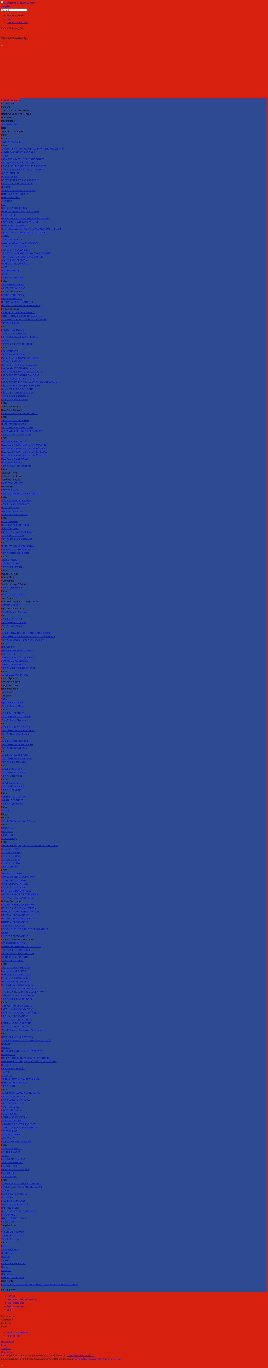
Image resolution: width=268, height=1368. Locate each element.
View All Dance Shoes (12, 706)
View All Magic (9, 1176)
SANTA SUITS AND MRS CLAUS (17, 427)
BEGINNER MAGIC (10, 1152)
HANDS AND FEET (10, 197)
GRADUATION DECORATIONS (16, 1019)
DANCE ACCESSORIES (12, 594)
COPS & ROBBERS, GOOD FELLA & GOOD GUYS (26, 1040)
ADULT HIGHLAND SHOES (14, 755)
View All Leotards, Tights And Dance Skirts (24, 640)
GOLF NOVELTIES (10, 1106)
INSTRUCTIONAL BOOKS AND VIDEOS (20, 305)
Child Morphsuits (10, 563)
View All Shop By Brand (13, 1263)
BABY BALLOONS (10, 350)
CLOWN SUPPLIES (10, 173)
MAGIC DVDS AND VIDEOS (15, 1169)
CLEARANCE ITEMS (11, 141)
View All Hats (8, 1085)
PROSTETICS (8, 1221)
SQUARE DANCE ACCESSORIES (17, 657)
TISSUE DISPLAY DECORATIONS (17, 953)
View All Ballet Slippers (13, 720)
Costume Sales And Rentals (22, 1299)
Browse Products (10, 100)
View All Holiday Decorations (16, 998)
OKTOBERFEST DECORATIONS (17, 984)
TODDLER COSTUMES (12, 535)
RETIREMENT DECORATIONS (16, 1023)
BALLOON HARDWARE (12, 330)
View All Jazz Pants (11, 626)
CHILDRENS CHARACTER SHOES (18, 730)
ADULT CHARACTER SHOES (15, 727)
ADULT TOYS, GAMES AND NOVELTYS (20, 1092)
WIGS (4, 267)
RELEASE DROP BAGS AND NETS (18, 312)
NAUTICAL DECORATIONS (14, 922)
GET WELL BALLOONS (12, 361)
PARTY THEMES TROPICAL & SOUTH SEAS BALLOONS (29, 382)
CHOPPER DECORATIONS (14, 883)
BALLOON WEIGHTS (11, 298)
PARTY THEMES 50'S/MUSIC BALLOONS (21, 371)
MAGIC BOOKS (9, 1166)
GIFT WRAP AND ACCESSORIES (17, 897)
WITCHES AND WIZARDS (14, 1082)
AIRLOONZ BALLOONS (12, 284)
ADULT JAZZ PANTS (11, 619)
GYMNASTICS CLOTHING (14, 796)
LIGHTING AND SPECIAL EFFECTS (18, 908)
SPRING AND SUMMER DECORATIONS (21, 946)
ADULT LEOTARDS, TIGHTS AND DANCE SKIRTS (25, 633)
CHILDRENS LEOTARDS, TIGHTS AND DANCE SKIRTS (28, 636)
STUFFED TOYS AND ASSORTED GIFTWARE (23, 319)
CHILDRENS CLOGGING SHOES (17, 744)
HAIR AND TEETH (10, 1207)
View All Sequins (9, 866)
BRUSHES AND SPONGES (14, 1193)
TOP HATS (6, 1075)
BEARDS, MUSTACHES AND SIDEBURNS (21, 1187)
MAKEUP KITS (8, 1214)
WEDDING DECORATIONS (14, 1026)
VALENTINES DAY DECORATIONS (18, 995)
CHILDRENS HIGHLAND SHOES (16, 758)
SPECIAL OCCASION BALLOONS (17, 392)
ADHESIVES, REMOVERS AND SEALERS (21, 1183)
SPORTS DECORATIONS (13, 943)
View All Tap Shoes (11, 789)
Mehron (5, 1256)
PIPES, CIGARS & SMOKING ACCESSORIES (23, 232)
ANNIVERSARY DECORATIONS (16, 1005)
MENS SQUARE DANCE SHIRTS (17, 650)
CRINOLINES (7, 647)
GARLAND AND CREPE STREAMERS (19, 894)
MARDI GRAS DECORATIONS (16, 977)
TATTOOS (6, 1228)
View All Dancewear (12, 587)
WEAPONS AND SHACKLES (15, 263)
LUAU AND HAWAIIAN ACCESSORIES (20, 211)
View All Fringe (9, 838)
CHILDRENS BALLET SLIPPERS (16, 716)
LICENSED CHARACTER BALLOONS (19, 364)
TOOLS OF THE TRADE (13, 1235)
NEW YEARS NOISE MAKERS (15, 458)
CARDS (5, 1155)
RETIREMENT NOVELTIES (14, 1117)
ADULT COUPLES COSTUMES (16, 500)
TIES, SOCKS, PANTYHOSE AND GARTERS (22, 256)
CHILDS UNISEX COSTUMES (15, 525)
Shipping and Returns (12, 1277)
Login (9, 19)
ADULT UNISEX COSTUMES (15, 504)
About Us (6, 1270)
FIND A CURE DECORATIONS (16, 890)
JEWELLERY (7, 201)
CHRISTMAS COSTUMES (13, 424)
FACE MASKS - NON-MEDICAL (17, 183)
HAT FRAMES (8, 1054)
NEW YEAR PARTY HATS (13, 441)
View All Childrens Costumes (16, 539)
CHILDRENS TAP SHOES (13, 786)
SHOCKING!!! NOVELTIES (14, 1120)
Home (4, 1267)
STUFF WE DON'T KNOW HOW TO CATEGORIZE (26, 253)
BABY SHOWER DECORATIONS (17, 1009)
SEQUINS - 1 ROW (10, 849)
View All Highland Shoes (14, 761)
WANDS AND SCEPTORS (14, 260)
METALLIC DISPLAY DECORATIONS (19, 918)
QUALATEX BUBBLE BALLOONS (17, 389)
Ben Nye (5, 1246)
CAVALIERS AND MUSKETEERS (17, 1037)
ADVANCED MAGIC (11, 1148)
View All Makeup (10, 1239)
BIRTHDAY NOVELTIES (12, 1103)
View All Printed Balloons (14, 399)
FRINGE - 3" (7, 831)
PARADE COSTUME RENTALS (16, 549)
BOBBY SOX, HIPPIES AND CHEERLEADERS (23, 169)
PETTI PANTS (8, 654)
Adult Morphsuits (10, 559)
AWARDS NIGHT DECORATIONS (18, 876)
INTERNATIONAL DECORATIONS (18, 904)
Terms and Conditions (28, 1284)
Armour (5, 155)
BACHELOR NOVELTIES (13, 1096)
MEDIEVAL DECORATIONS (14, 915)
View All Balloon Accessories (16, 343)
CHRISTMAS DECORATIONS (15, 967)
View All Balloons (10, 323)
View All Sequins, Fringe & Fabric (18, 821)
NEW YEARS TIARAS (11, 462)
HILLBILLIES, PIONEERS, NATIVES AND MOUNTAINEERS (29, 1061)
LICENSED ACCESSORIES (14, 208)
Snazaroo (6, 1260)
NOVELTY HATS (9, 1065)
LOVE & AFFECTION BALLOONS (17, 368)
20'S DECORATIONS (11, 873)
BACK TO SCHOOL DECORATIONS (19, 1012)
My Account (7, 1341)
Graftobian (7, 1253)
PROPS (4, 932)
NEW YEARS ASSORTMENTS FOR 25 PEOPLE (24, 451)
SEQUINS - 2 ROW (10, 852)
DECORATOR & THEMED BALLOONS (20, 357)
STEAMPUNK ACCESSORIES (15, 249)
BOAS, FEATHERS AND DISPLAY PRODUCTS (23, 166)
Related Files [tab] (14, 1335)
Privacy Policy (8, 1284)
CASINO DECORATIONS (13, 880)
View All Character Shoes (15, 734)
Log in (4, 1345)
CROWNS (6, 1044)
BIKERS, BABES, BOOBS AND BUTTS (19, 162)
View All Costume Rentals (15, 552)
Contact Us (7, 1274)
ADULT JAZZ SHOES (11, 768)
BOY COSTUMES (9, 521)
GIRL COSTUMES (10, 528)
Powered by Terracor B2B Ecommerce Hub (97, 1359)
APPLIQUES (7, 810)
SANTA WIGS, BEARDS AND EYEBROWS (21, 431)
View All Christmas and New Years (19, 413)
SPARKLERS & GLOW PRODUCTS (18, 1124)
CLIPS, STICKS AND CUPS (14, 333)
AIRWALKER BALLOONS (13, 288)
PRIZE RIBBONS (9, 1113)
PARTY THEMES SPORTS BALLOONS (19, 378)
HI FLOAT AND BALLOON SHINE (17, 302)
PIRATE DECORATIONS (13, 925)
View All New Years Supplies (16, 465)
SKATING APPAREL (11, 605)
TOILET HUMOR (9, 1131)
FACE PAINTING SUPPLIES (14, 1204)
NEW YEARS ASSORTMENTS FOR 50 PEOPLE (24, 455)
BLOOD (5, 1190)
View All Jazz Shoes (11, 775)
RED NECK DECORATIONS (14, 936)
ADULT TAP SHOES (11, 782)
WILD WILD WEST (10, 270)
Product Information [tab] (18, 1332)
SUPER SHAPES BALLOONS (15, 396)
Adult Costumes (15, 1302)
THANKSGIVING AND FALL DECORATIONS (23, 991)
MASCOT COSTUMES (12, 483)
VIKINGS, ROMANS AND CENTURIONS (20, 1079)
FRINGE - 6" (7, 835)
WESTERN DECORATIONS (14, 957)
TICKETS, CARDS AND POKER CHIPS (20, 1127)
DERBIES (5, 1047)
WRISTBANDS (8, 1138)
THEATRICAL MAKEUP (12, 1232)
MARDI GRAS (8, 215)
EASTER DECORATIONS (13, 971)
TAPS (4, 699)
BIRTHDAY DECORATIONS (14, 1016)
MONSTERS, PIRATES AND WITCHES (20, 222)
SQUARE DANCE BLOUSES (14, 660)
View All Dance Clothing (14, 612)
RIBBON (5, 340)
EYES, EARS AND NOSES (13, 1200)
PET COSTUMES (9, 490)
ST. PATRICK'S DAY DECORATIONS (19, 988)
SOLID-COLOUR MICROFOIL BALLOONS (21, 316)
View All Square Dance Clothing (18, 667)
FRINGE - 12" (7, 828)
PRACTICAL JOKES (11, 1110)
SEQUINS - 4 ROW (10, 859)
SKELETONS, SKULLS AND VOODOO (19, 242)
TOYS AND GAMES (11, 1134)
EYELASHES (7, 1197)
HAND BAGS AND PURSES (14, 194)
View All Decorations (12, 960)
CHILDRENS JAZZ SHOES (14, 772)
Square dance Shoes (12, 702)
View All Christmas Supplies (16, 434)
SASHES (5, 235)
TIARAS (5, 1072)
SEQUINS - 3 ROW (10, 856)
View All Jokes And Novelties (16, 1141)
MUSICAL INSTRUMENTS (13, 225)
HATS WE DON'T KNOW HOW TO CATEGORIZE (25, 1058)
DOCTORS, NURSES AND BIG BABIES (20, 180)
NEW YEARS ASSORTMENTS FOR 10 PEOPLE (23, 444)
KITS (3, 204)
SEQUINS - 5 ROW (10, 863)
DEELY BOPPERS (9, 176)
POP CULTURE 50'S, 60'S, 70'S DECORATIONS (24, 929)
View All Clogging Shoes (14, 748)
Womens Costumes (12, 511)
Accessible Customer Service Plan (59, 1284)
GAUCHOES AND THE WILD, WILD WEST (22, 1051)
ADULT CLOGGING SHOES (14, 741)
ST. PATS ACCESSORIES (13, 246)
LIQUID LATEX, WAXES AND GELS (18, 1211)
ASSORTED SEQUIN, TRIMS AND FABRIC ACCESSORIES (29, 845)
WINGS (5, 274)
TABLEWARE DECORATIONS (16, 950)
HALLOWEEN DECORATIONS (16, 974)
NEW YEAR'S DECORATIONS (15, 981)
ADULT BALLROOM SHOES (14, 674)
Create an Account (17, 22)
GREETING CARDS (10, 124)
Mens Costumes (10, 507)
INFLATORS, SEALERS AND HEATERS (19, 336)
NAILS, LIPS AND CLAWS (13, 1218)
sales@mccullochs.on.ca (80, 1355)
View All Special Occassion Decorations (22, 1030)
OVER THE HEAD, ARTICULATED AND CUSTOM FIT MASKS (31, 228)
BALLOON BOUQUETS (12, 295)
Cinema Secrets (10, 1249)
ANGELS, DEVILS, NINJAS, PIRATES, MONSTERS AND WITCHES (33, 148)
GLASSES (5, 187)
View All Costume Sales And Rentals (20, 493)
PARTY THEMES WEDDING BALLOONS (20, 385)
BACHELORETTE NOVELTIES (15, 1099)
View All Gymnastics (12, 803)
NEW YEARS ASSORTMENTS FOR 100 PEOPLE (24, 448)
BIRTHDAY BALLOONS (12, 354)
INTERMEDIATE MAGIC (13, 1159)
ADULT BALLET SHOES (12, 713)
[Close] (2, 45)
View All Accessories (12, 277)
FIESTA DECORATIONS (13, 887)
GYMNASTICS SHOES (12, 800)
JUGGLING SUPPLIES (12, 1162)
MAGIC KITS (7, 1173)
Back (9, 1309)
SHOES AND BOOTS (11, 239)
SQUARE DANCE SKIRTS (13, 664)
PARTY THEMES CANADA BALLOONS (20, 375)
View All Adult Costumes (14, 514)
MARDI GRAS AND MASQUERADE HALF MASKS (25, 218)
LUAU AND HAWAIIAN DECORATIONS (20, 911)
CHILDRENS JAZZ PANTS (14, 622)
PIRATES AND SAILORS (13, 1068)
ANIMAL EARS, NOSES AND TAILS (18, 152)
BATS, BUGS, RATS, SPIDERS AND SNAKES (22, 159)
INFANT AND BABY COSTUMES (17, 532)
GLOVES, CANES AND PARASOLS (18, 190)
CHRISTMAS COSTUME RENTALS (18, 546)
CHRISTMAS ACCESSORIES (15, 420)
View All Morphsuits (11, 566)
